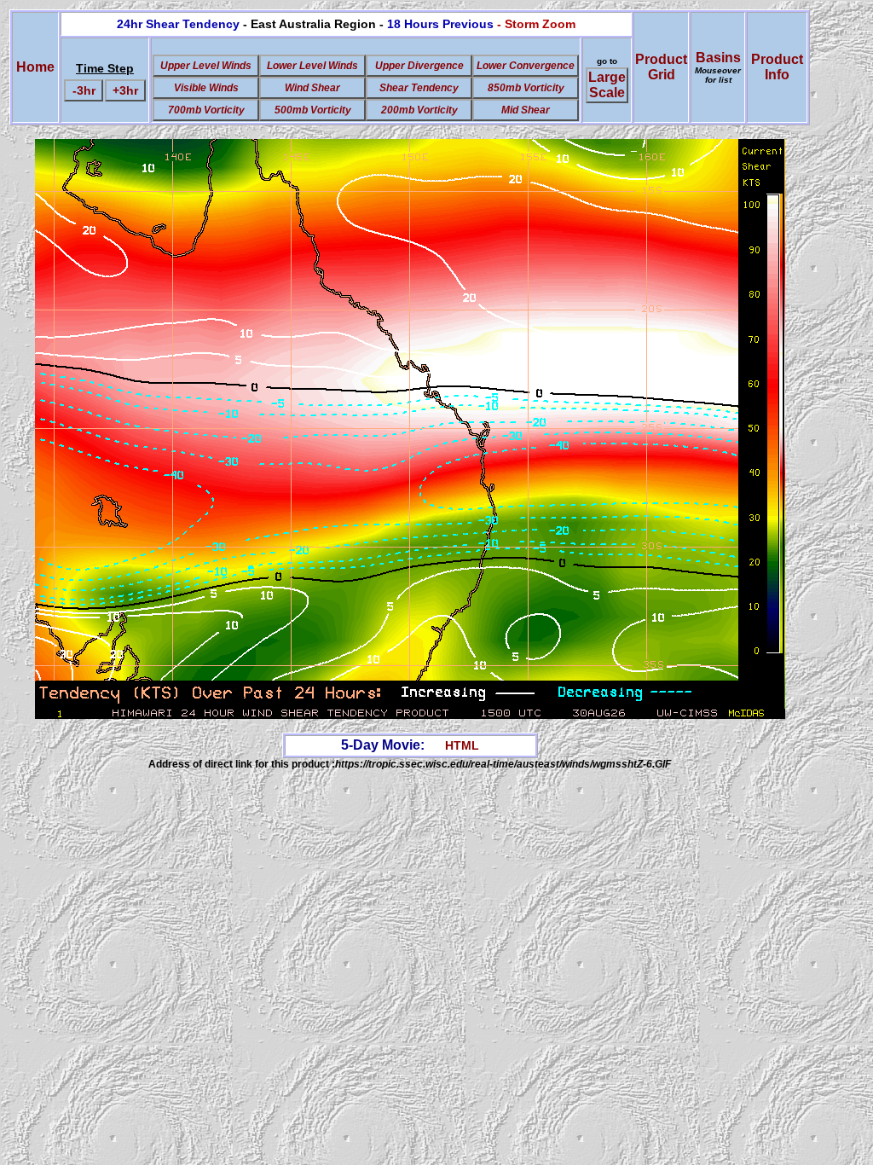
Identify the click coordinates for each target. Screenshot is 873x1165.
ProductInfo (777, 67)
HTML (462, 745)
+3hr (125, 90)
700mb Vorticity (206, 110)
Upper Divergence (419, 66)
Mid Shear (525, 110)
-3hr (83, 90)
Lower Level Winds (312, 66)
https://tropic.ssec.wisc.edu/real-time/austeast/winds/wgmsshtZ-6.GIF (503, 764)
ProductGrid (661, 67)
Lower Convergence (526, 66)
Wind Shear (312, 88)
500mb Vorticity (313, 110)
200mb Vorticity (419, 110)
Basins (718, 67)
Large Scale (607, 85)
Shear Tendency (419, 88)
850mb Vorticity (526, 88)
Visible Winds (206, 88)
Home (35, 67)
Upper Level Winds (205, 66)
